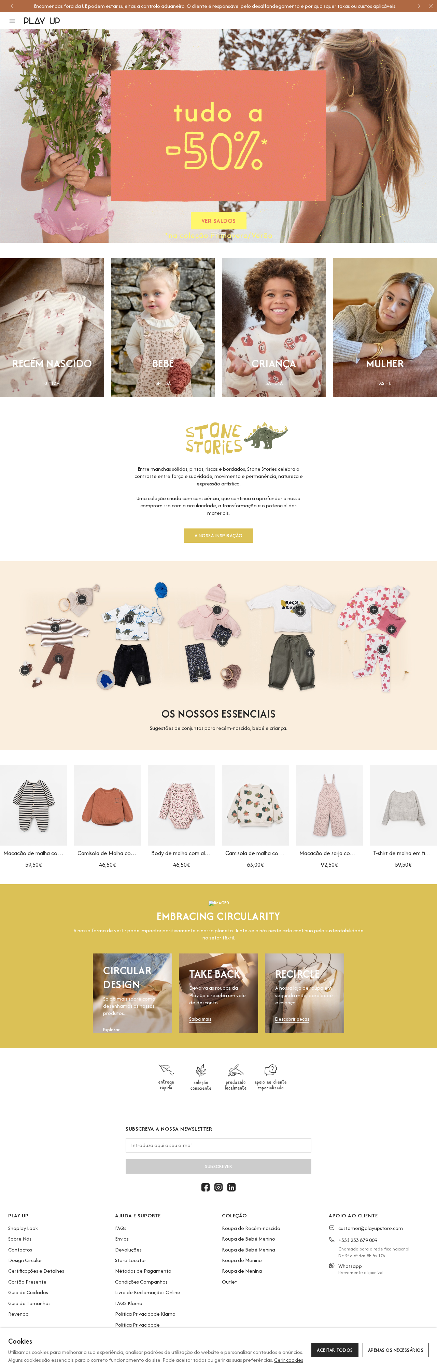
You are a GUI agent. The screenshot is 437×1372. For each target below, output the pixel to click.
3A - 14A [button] (274, 383)
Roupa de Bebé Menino (248, 1238)
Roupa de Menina (242, 1270)
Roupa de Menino (242, 1260)
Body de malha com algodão (181, 853)
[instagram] (218, 1187)
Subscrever (218, 1166)
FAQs (120, 1228)
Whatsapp (350, 1266)
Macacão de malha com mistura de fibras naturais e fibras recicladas (33, 853)
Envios (122, 1238)
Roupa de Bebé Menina (248, 1249)
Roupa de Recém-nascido (251, 1228)
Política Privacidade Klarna (145, 1313)
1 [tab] (213, 233)
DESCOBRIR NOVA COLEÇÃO (218, 222)
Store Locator (130, 1260)
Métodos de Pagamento (143, 1270)
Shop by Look (23, 1228)
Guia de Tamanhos (29, 1303)
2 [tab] (222, 233)
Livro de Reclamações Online (147, 1292)
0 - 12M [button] (52, 383)
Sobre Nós (19, 1238)
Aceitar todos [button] (335, 1350)
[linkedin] (231, 1187)
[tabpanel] (218, 136)
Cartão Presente (27, 1281)
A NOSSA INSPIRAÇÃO (219, 535)
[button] (16, 21)
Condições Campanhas (141, 1281)
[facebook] (205, 1187)
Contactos (20, 1249)
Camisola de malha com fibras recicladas (255, 853)
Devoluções (128, 1249)
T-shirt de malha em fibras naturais (403, 853)
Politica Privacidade (137, 1324)
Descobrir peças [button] (292, 1019)
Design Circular (25, 1260)
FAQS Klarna (128, 1303)
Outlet (229, 1281)
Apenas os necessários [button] (396, 1350)
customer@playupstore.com (370, 1228)
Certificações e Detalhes (36, 1270)
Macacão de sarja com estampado (329, 853)
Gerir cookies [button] (288, 1359)
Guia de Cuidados (28, 1292)
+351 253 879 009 (357, 1240)
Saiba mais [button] (200, 1019)
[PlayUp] (42, 20)
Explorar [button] (111, 1029)
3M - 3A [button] (163, 383)
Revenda (18, 1313)
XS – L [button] (385, 383)
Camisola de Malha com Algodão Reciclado (107, 853)
